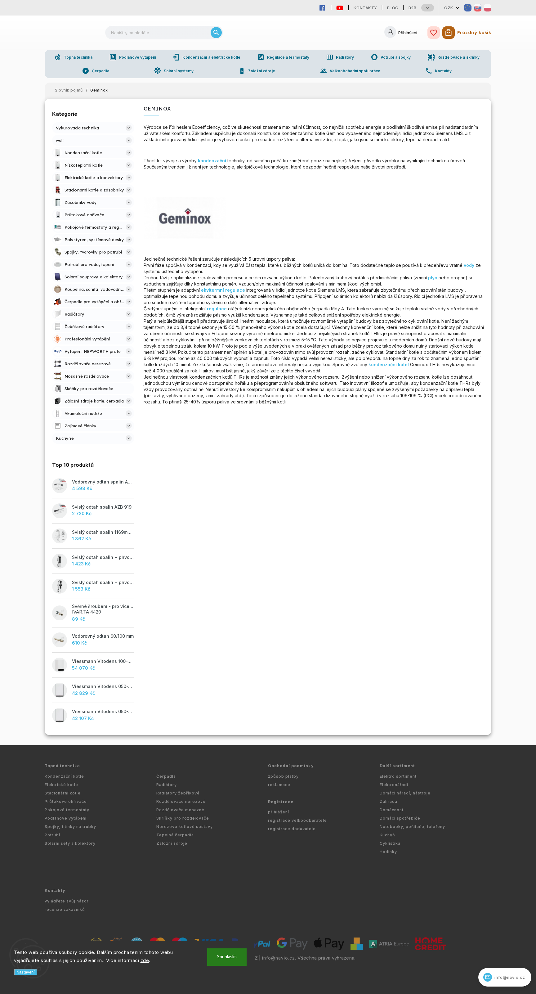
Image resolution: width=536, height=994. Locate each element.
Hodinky (388, 851)
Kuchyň (387, 835)
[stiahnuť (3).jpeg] (185, 237)
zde (145, 960)
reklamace (279, 784)
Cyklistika (390, 843)
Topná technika (73, 57)
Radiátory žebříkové (178, 793)
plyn (432, 277)
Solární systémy (174, 70)
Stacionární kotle (63, 793)
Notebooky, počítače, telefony (412, 826)
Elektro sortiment (398, 776)
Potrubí (52, 835)
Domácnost (392, 809)
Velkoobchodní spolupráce (350, 70)
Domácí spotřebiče (400, 818)
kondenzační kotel (388, 364)
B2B (413, 7)
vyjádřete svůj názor (67, 901)
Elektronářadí (394, 784)
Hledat (216, 32)
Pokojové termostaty (67, 809)
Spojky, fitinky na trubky (70, 826)
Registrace (280, 801)
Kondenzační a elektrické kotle (206, 57)
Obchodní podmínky (291, 765)
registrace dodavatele (292, 828)
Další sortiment (397, 765)
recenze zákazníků (65, 909)
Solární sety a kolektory (70, 843)
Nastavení (25, 972)
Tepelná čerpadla (175, 835)
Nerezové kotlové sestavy (184, 826)
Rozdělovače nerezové (181, 801)
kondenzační (212, 160)
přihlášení (278, 812)
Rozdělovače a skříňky (453, 57)
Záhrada (388, 801)
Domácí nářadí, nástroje (405, 793)
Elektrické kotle (61, 784)
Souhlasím (227, 957)
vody (469, 265)
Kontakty (365, 7)
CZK (448, 7)
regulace (217, 308)
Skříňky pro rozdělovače (182, 818)
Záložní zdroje (256, 70)
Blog (393, 7)
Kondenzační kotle (64, 776)
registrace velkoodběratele (297, 820)
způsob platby (283, 776)
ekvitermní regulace (223, 290)
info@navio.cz (278, 958)
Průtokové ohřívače (66, 801)
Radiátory (340, 57)
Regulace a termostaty (283, 57)
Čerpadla (95, 70)
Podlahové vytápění (132, 57)
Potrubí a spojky (391, 57)
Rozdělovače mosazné (180, 809)
